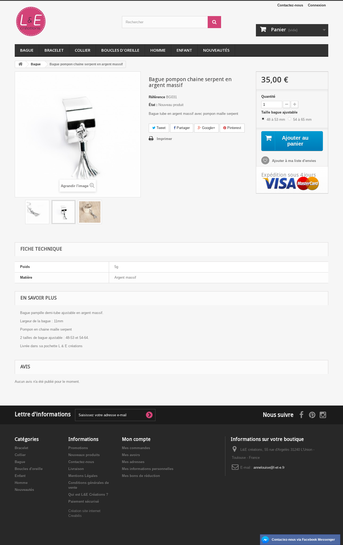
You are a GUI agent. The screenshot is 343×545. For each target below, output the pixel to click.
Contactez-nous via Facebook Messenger (303, 540)
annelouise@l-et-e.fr (269, 467)
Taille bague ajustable (280, 112)
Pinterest (233, 128)
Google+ (208, 128)
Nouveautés (216, 50)
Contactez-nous (290, 5)
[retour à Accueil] (20, 64)
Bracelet (54, 50)
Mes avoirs (131, 455)
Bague (26, 50)
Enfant (184, 50)
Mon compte (136, 439)
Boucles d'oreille (120, 50)
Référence (157, 97)
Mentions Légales (83, 476)
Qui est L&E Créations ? (88, 495)
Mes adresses (133, 462)
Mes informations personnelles (147, 469)
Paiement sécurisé (83, 501)
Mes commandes (136, 448)
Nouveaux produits (84, 455)
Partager (183, 128)
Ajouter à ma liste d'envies (293, 161)
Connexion (317, 5)
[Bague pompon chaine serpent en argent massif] (37, 212)
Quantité (268, 96)
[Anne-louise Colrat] (64, 21)
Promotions (78, 448)
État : (153, 105)
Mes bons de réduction (141, 476)
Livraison (76, 469)
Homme (158, 50)
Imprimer (164, 139)
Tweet (160, 128)
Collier (82, 50)
